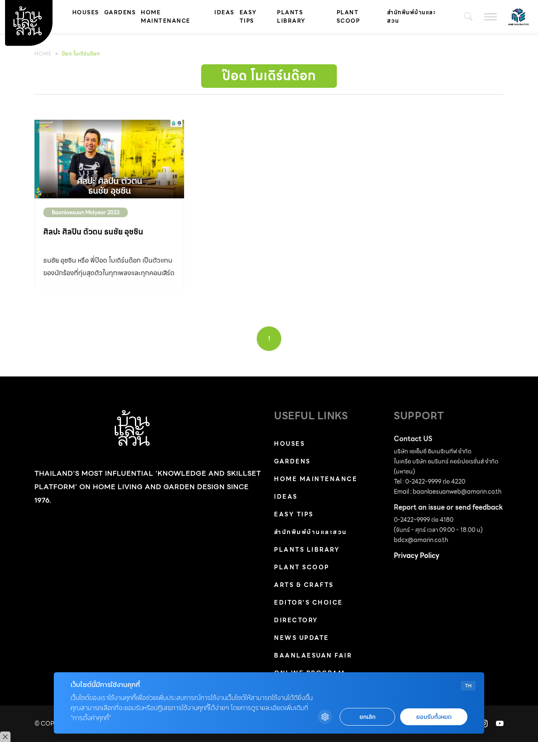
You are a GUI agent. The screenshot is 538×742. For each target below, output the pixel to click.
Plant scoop (348, 16)
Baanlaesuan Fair (313, 655)
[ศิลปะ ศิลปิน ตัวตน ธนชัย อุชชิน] (109, 159)
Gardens (120, 12)
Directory (296, 620)
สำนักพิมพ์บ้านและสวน (411, 16)
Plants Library (291, 16)
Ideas (224, 12)
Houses (85, 12)
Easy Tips (248, 16)
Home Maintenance (165, 16)
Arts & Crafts (304, 584)
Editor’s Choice (308, 602)
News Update (301, 637)
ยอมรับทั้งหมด (433, 717)
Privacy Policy (416, 555)
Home (43, 54)
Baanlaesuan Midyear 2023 (85, 212)
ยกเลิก (367, 717)
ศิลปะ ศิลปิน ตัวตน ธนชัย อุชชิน (93, 232)
